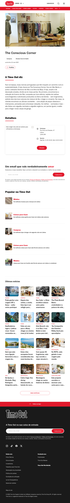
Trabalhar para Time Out (13, 467)
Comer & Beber (27, 8)
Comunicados (10, 460)
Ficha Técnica (10, 457)
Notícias (8, 8)
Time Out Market (42, 460)
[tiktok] (12, 446)
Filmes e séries (49, 8)
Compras (41, 8)
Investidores (9, 464)
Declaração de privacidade (13, 470)
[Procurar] (58, 3)
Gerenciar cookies (11, 483)
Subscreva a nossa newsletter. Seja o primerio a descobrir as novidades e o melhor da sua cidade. (33, 170)
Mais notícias (35, 393)
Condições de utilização (12, 477)
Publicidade (41, 457)
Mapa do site (9, 490)
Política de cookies (11, 473)
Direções (41, 148)
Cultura (35, 8)
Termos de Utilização (35, 179)
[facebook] (16, 446)
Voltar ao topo (37, 404)
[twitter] (21, 446)
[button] (32, 127)
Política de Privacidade (47, 179)
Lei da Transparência (12, 480)
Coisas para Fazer (16, 8)
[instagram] (7, 446)
